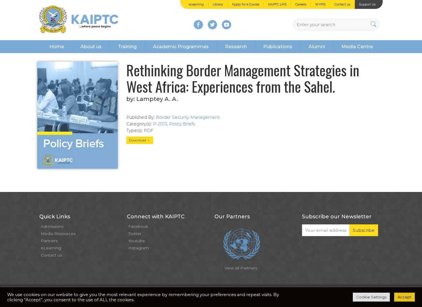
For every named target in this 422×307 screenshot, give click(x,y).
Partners (49, 240)
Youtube (136, 240)
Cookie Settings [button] (371, 297)
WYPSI (320, 4)
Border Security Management (188, 117)
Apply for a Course (245, 4)
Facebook (138, 226)
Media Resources (58, 233)
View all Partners (240, 268)
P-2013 (160, 124)
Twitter (135, 233)
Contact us (342, 4)
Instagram (138, 248)
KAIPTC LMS (277, 4)
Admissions (52, 226)
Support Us (367, 4)
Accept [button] (404, 297)
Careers (300, 4)
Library (218, 4)
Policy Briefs (182, 124)
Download (138, 140)
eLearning (196, 4)
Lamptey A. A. (157, 99)
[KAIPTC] (78, 20)
